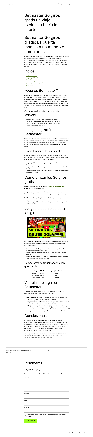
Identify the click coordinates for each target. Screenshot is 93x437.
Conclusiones (29, 85)
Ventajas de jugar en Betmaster (35, 84)
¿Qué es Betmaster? (31, 76)
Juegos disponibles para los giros (35, 82)
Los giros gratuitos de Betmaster (35, 78)
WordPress (84, 433)
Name (26, 393)
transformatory (10, 4)
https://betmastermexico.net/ (56, 186)
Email (26, 400)
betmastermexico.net (25, 350)
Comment (27, 377)
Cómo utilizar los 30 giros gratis (35, 80)
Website (26, 407)
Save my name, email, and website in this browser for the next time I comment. (46, 415)
